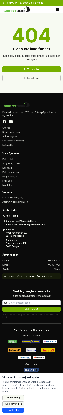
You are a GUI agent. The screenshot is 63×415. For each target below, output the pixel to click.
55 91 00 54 (12, 216)
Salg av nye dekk (11, 163)
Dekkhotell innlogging (13, 140)
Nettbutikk (7, 145)
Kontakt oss (33, 78)
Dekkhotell (7, 159)
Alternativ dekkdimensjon (15, 201)
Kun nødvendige (13, 403)
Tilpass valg (13, 397)
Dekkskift (7, 167)
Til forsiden (33, 69)
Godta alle (13, 410)
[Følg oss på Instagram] (10, 121)
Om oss (6, 127)
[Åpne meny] (57, 9)
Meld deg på (31, 309)
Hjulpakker (7, 180)
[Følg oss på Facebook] (4, 121)
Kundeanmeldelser (11, 132)
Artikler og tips (9, 136)
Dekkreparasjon (10, 172)
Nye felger (7, 185)
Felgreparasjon (10, 176)
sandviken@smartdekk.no (32, 224)
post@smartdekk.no (26, 221)
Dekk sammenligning (12, 197)
